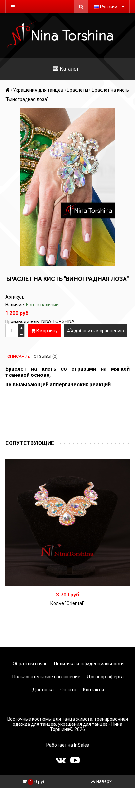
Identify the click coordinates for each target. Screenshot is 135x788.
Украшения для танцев (38, 90)
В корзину (46, 330)
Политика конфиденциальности (88, 663)
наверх (104, 781)
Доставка (42, 689)
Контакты (93, 689)
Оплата (67, 689)
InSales (81, 745)
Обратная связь (30, 663)
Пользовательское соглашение (45, 676)
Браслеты (77, 90)
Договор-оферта (105, 676)
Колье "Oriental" (67, 603)
